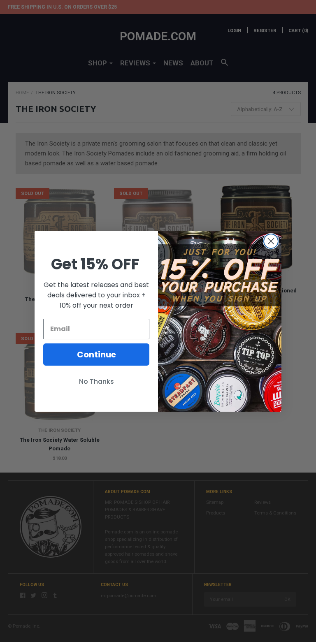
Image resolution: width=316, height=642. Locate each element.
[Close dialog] (271, 241)
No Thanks (96, 381)
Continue (96, 354)
